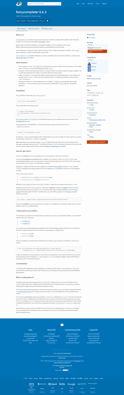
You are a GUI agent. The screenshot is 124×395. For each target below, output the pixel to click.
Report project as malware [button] (97, 142)
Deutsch (67, 378)
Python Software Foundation (61, 363)
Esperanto (96, 378)
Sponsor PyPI (72, 341)
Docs (83, 4)
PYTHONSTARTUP (21, 121)
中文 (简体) (73, 378)
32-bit (31, 234)
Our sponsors (51, 343)
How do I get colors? (21, 58)
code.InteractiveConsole (25, 292)
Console (91, 110)
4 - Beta (91, 105)
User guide (30, 338)
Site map (62, 367)
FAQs (30, 343)
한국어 (101, 378)
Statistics (51, 338)
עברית (90, 378)
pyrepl (50, 177)
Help (78, 4)
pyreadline (65, 188)
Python (91, 132)
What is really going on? (53, 146)
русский (86, 378)
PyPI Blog (50, 334)
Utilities (91, 137)
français (36, 378)
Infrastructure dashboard (51, 336)
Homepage (92, 38)
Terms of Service (93, 334)
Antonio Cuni (95, 79)
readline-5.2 (26, 221)
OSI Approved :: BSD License (97, 120)
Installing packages (29, 334)
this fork (69, 192)
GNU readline (58, 167)
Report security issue (94, 336)
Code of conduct (93, 338)
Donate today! (62, 358)
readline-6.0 (26, 223)
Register (104, 4)
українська (55, 378)
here (68, 257)
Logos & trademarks (51, 341)
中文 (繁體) (79, 378)
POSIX (91, 127)
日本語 (40, 378)
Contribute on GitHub (72, 336)
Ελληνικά (62, 378)
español (31, 378)
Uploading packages (29, 336)
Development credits (72, 343)
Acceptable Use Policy (93, 343)
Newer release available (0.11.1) (95, 51)
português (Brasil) (48, 378)
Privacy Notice (93, 341)
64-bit (31, 236)
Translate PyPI (72, 338)
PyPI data (90, 45)
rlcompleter (41, 42)
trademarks (77, 361)
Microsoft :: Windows (95, 125)
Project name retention (29, 341)
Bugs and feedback (72, 334)
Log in (97, 4)
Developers (92, 115)
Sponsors (90, 4)
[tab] (21, 28)
